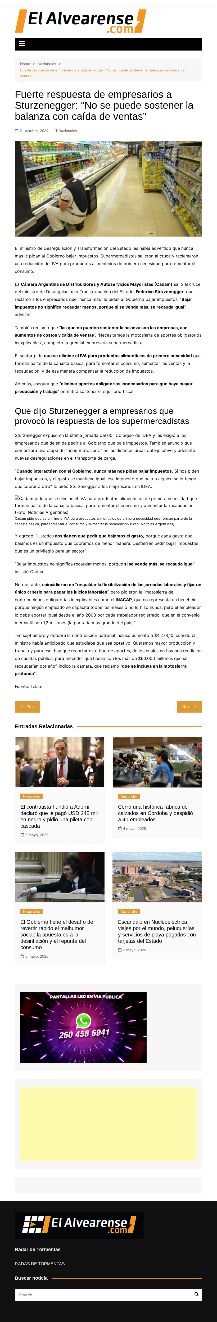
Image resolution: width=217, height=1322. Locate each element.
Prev (30, 706)
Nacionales (67, 131)
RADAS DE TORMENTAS (40, 1264)
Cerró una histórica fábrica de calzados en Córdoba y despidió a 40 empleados (155, 813)
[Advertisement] (108, 1124)
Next (186, 706)
